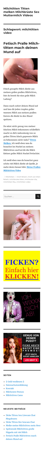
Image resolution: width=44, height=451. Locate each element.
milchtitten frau (9, 182)
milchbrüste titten (16, 179)
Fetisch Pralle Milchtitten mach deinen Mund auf (21, 47)
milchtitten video (23, 182)
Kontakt (10, 388)
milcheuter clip (31, 179)
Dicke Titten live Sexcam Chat (20, 422)
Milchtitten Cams (14, 395)
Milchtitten (10, 177)
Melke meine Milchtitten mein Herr (23, 425)
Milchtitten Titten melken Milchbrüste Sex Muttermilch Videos (21, 12)
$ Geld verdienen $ (15, 381)
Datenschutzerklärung (17, 385)
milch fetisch (22, 177)
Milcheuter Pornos (15, 392)
